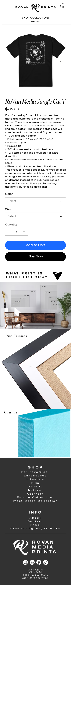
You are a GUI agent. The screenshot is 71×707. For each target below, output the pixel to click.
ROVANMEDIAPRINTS (44, 547)
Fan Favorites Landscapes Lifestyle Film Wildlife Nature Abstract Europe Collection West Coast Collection (35, 486)
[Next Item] (61, 61)
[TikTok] (45, 562)
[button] (62, 6)
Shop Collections (36, 18)
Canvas (11, 412)
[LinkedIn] (32, 562)
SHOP (35, 467)
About (36, 22)
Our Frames (16, 336)
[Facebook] (38, 562)
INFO (35, 512)
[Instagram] (25, 562)
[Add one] (24, 231)
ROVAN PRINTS (35, 7)
